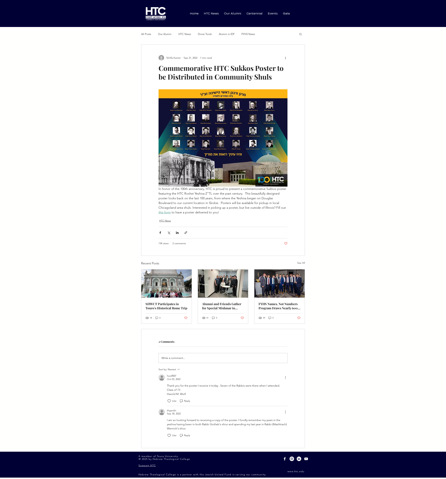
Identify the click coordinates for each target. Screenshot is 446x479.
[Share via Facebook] (160, 232)
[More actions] (285, 58)
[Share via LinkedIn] (177, 232)
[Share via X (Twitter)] (168, 232)
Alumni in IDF (226, 34)
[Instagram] (292, 459)
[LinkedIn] (299, 459)
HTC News (184, 34)
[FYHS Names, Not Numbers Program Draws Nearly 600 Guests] (279, 283)
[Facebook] (284, 459)
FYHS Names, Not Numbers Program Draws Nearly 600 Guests (278, 306)
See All (301, 262)
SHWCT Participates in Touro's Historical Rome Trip (166, 306)
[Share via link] (185, 232)
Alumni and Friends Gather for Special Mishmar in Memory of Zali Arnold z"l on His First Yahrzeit (222, 306)
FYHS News (248, 34)
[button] (300, 34)
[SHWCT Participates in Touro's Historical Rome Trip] (166, 283)
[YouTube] (306, 459)
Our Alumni (164, 34)
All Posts (146, 34)
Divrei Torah (205, 34)
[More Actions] (285, 377)
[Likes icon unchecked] (169, 401)
